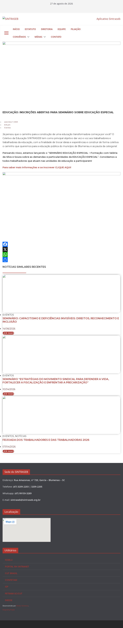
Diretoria (47, 29)
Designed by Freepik (9, 610)
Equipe (62, 29)
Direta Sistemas (22, 606)
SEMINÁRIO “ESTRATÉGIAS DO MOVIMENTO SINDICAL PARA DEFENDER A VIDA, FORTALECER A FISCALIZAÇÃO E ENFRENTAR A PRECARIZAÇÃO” (56, 381)
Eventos (7, 128)
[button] (27, 37)
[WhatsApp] (61, 254)
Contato (56, 36)
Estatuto (30, 29)
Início (16, 29)
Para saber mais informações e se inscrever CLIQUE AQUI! (37, 167)
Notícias (20, 436)
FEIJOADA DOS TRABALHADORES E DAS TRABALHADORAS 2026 (46, 439)
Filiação (76, 29)
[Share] (61, 259)
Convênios (19, 36)
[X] (61, 249)
